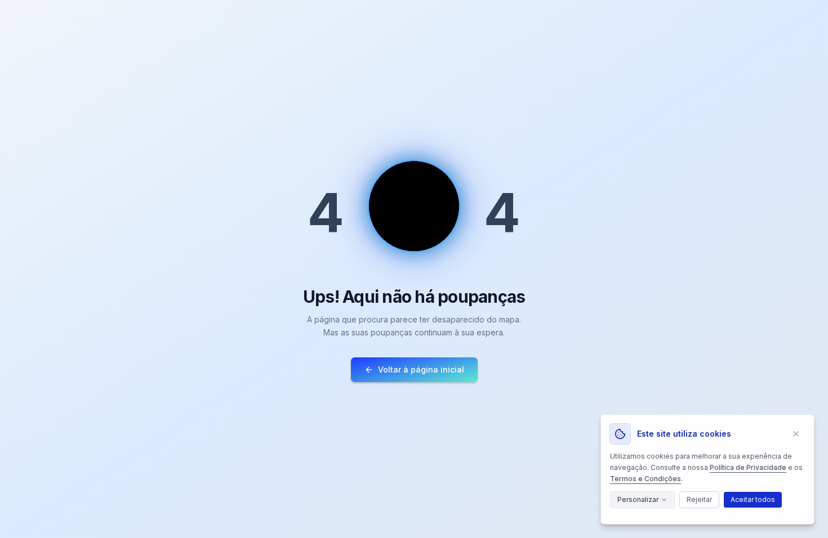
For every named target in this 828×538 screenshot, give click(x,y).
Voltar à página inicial (421, 369)
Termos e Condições (645, 478)
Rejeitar (699, 499)
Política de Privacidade (748, 467)
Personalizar (637, 499)
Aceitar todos (753, 499)
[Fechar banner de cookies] (796, 434)
